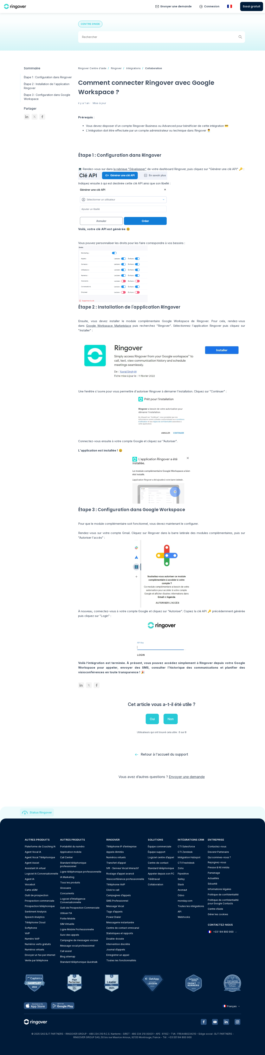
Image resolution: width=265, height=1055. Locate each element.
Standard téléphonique (161, 868)
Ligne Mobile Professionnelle (77, 929)
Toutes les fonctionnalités (121, 960)
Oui (152, 719)
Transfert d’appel (116, 862)
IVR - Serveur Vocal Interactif (122, 868)
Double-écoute (115, 938)
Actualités (213, 878)
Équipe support (156, 851)
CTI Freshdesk (186, 862)
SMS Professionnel (117, 900)
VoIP (27, 933)
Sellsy (181, 879)
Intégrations (133, 68)
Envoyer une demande (176, 6)
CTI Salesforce (186, 846)
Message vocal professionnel (77, 945)
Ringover (116, 68)
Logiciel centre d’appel (161, 857)
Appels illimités (115, 851)
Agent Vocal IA (33, 851)
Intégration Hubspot (189, 857)
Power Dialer (113, 917)
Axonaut (182, 889)
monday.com (185, 900)
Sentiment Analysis (36, 911)
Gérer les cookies (218, 914)
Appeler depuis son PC (161, 873)
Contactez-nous (217, 846)
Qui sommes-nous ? (219, 857)
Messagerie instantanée (120, 922)
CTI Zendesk (185, 851)
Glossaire (65, 887)
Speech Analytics (35, 917)
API (179, 911)
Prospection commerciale (39, 900)
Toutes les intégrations (191, 906)
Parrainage (214, 872)
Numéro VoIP (32, 938)
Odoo (181, 895)
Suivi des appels (69, 934)
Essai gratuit (251, 6)
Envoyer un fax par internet (40, 955)
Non (171, 719)
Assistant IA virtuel (35, 868)
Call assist (66, 951)
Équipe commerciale (159, 846)
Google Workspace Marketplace (108, 326)
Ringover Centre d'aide (92, 68)
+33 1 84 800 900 (223, 931)
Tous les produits (70, 882)
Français (232, 1006)
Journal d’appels (115, 949)
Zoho (181, 868)
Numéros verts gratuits (38, 944)
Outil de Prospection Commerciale (80, 907)
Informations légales (219, 889)
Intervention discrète (118, 944)
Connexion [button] (211, 6)
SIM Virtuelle (67, 924)
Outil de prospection (36, 895)
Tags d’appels (114, 911)
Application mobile (70, 851)
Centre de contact (158, 862)
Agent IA (29, 879)
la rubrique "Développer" (129, 169)
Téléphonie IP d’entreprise (121, 846)
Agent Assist (32, 862)
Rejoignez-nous (217, 862)
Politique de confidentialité (223, 894)
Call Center (66, 857)
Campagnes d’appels (118, 895)
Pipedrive (183, 873)
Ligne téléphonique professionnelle (80, 871)
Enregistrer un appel (117, 955)
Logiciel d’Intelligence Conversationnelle (72, 900)
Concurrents (67, 893)
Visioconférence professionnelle (125, 879)
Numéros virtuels (34, 949)
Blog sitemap (67, 956)
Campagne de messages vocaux (79, 940)
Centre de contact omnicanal (122, 927)
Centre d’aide (215, 908)
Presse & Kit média (218, 867)
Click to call (112, 889)
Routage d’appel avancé (120, 873)
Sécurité (212, 883)
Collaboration (153, 68)
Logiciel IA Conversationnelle (41, 873)
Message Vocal (115, 906)
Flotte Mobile (67, 918)
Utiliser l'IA (66, 913)
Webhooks (184, 917)
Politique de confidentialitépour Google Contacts (223, 902)
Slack (181, 884)
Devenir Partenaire (218, 851)
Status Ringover (41, 812)
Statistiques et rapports (119, 933)
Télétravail (154, 879)
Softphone (31, 927)
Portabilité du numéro (72, 846)
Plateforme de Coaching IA (40, 846)
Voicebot (30, 884)
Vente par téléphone (36, 960)
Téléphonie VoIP (115, 884)
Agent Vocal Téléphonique (40, 857)
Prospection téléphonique (40, 906)
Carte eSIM (31, 889)
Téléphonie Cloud (35, 922)
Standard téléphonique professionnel (73, 864)
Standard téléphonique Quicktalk (79, 961)
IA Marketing (67, 877)
